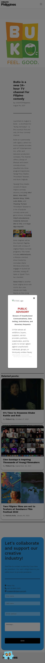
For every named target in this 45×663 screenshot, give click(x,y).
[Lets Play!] (8, 655)
